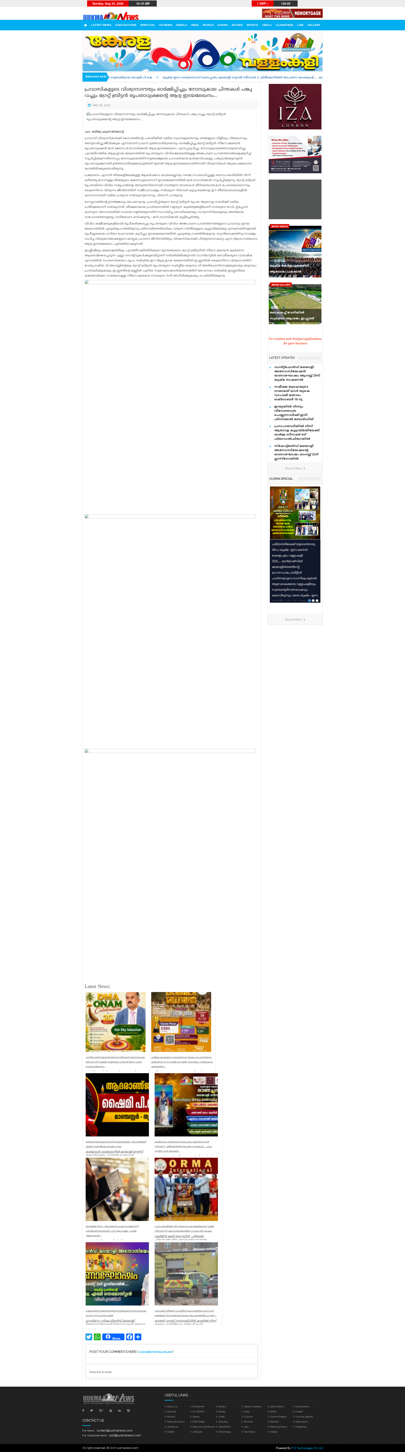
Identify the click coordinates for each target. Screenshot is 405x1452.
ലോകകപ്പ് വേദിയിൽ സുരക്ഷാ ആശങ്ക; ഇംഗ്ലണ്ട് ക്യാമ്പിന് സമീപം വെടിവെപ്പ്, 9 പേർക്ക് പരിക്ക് (294, 316)
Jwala (267, 25)
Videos (273, 1431)
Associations (125, 25)
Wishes (248, 1421)
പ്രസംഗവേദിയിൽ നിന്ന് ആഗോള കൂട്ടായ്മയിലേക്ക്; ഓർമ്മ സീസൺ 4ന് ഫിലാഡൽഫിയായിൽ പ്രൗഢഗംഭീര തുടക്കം (297, 435)
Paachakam (301, 1421)
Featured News (176, 1421)
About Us (172, 1406)
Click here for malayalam (155, 1352)
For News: (88, 1430)
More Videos (280, 226)
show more (294, 468)
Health (299, 1411)
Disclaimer (198, 1406)
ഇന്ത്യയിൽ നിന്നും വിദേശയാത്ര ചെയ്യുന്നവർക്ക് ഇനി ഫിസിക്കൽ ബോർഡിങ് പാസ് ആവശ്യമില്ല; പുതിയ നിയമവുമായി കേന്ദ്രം (295, 417)
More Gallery (281, 284)
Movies (237, 25)
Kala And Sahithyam (203, 1426)
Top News (249, 1431)
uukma (222, 25)
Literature (172, 1426)
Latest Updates (252, 1406)
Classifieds (284, 25)
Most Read (198, 1421)
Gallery (314, 25)
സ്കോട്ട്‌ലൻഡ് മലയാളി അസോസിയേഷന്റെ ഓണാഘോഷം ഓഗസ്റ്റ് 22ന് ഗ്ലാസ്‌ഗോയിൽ (296, 452)
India (195, 25)
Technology (224, 1431)
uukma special (281, 478)
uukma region (278, 1416)
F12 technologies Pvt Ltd (307, 1448)
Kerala (181, 25)
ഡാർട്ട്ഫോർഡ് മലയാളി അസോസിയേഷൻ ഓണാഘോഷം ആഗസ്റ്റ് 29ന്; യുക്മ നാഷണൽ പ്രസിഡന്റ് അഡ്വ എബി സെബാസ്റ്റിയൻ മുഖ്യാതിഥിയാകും (297, 380)
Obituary (223, 1421)
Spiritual (147, 25)
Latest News (101, 25)
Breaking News (278, 1426)
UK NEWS (165, 25)
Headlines (301, 1426)
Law (300, 25)
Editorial (274, 1421)
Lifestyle (197, 1431)
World (208, 25)
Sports (252, 25)
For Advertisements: (95, 1435)
